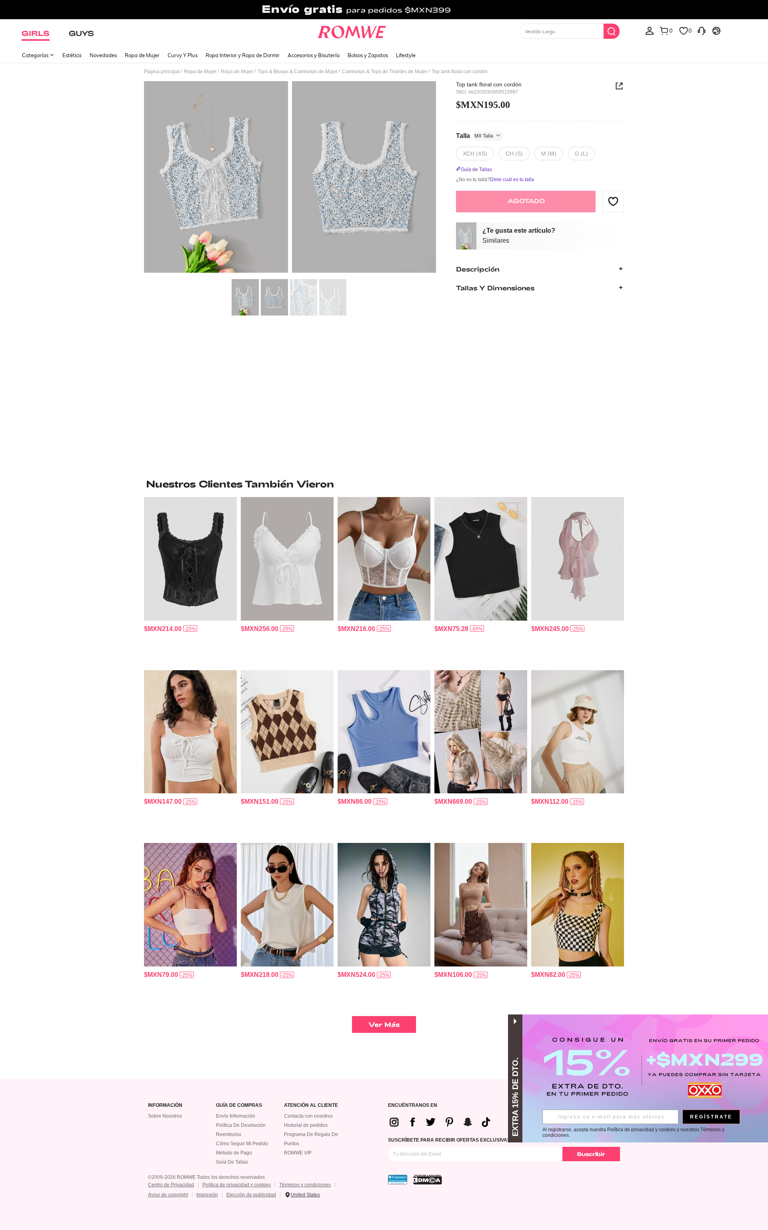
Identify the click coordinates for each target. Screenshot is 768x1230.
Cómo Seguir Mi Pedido (242, 1143)
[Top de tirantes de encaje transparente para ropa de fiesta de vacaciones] (384, 559)
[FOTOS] (290, 178)
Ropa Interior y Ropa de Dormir (243, 55)
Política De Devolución (241, 1125)
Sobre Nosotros (165, 1116)
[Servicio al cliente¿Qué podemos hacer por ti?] (701, 30)
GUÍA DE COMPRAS (239, 1105)
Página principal (162, 71)
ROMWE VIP (298, 1153)
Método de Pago (234, 1153)
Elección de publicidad (251, 1195)
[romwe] (352, 30)
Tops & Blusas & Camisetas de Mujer (298, 71)
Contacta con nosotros (308, 1116)
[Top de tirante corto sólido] (190, 904)
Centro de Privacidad (171, 1185)
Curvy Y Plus (183, 55)
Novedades (103, 55)
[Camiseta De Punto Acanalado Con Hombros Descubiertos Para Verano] (384, 732)
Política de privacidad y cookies (236, 1185)
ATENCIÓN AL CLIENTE (311, 1105)
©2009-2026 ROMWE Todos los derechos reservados (206, 1177)
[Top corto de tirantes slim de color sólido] (480, 904)
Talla (474, 135)
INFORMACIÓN (165, 1105)
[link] (384, 9)
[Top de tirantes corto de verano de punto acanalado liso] (287, 904)
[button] (613, 201)
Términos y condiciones (305, 1185)
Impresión (207, 1195)
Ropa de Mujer (142, 55)
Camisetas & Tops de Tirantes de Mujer (384, 71)
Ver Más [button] (384, 1024)
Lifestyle (406, 55)
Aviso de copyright (168, 1195)
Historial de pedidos (306, 1125)
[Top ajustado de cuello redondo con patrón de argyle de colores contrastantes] (287, 732)
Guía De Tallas (232, 1162)
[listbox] (649, 30)
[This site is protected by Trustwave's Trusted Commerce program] (397, 1179)
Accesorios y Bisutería (314, 55)
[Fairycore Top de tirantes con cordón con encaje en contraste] (190, 559)
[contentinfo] (163, 629)
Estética (72, 55)
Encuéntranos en (412, 1105)
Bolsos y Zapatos (368, 55)
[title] (384, 483)
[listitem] (190, 580)
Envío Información (235, 1116)
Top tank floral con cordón (489, 84)
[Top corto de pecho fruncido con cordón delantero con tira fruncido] (190, 732)
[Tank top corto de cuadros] (577, 904)
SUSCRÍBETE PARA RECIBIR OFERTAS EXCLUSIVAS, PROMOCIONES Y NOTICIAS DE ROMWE (497, 1140)
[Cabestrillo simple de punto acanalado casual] (480, 559)
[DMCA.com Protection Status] (427, 1179)
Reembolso (228, 1134)
